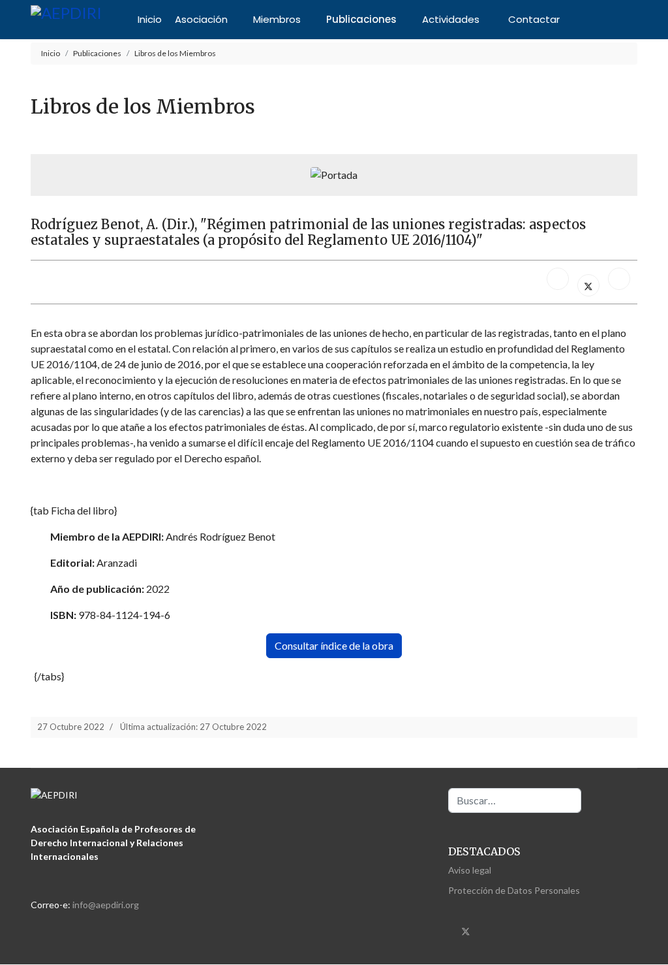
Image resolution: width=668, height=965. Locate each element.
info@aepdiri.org (105, 904)
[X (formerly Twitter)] (588, 285)
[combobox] (514, 800)
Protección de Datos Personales (514, 890)
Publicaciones (361, 19)
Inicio (150, 19)
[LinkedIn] (619, 279)
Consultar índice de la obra (334, 645)
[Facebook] (558, 279)
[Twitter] (465, 930)
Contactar (534, 19)
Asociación (201, 19)
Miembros (277, 19)
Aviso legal (469, 870)
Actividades (450, 19)
